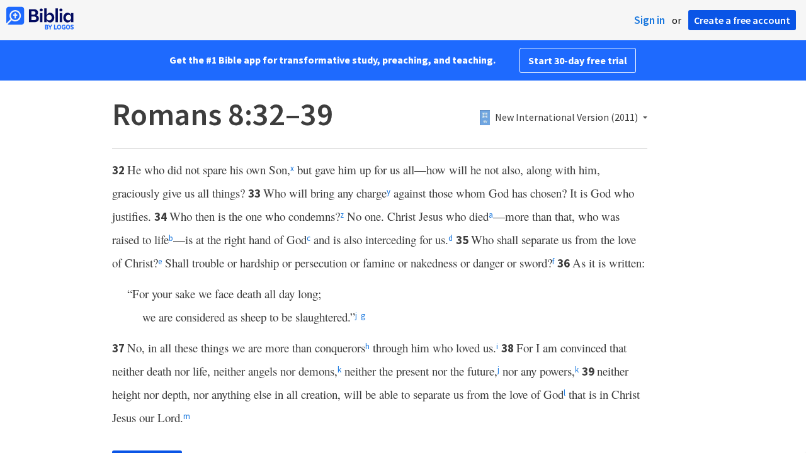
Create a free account (742, 20)
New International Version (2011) (566, 117)
